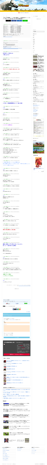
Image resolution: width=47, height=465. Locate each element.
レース (34, 50)
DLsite (42, 171)
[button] (43, 16)
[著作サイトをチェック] (13, 309)
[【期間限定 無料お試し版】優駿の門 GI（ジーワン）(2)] (38, 162)
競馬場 (34, 42)
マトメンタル (34, 111)
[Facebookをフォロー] (16, 309)
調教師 (34, 41)
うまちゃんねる (19, 450)
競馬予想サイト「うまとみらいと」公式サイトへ (17, 354)
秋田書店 (34, 169)
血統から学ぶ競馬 (5, 453)
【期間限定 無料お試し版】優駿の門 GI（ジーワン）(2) (38, 168)
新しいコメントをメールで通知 (8, 333)
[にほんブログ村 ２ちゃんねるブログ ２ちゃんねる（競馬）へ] (17, 303)
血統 (33, 46)
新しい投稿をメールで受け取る (8, 334)
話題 (33, 35)
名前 (4, 321)
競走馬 (34, 39)
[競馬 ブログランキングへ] (8, 303)
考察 (33, 44)
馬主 (33, 48)
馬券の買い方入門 (5, 448)
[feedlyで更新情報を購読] (18, 309)
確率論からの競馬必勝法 (5, 458)
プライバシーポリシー (12, 319)
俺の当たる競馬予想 (19, 448)
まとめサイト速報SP (34, 450)
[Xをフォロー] (15, 309)
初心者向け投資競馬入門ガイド (6, 456)
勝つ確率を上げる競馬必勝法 (6, 450)
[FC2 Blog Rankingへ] (25, 303)
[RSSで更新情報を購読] (20, 309)
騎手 (33, 37)
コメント (5, 324)
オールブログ (34, 109)
